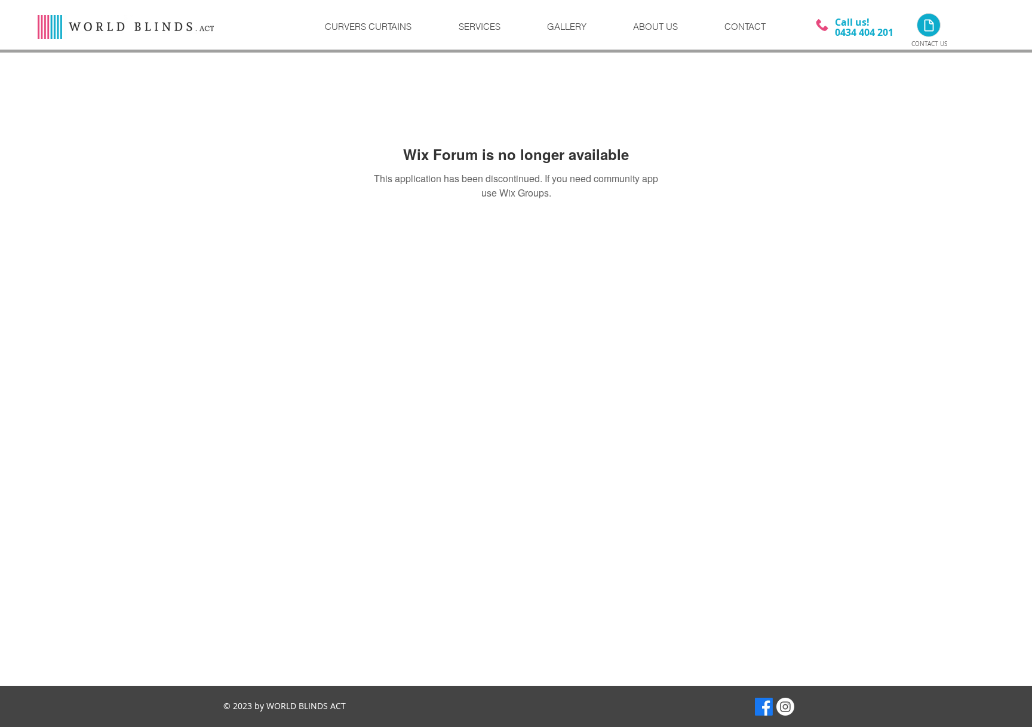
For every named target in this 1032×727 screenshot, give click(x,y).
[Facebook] (764, 707)
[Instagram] (785, 707)
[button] (493, 27)
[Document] (929, 25)
